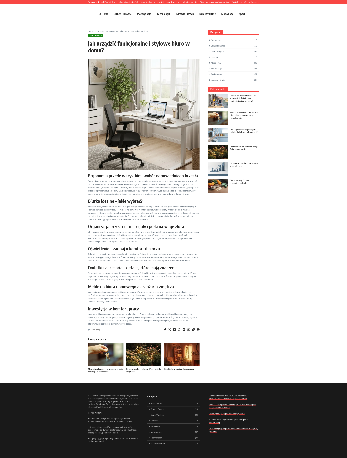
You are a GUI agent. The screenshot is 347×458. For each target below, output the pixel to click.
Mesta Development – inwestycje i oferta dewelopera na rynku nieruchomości (244, 115)
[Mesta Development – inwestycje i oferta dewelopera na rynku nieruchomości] (218, 118)
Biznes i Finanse (123, 13)
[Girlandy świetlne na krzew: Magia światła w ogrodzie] (218, 152)
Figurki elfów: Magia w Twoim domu (179, 369)
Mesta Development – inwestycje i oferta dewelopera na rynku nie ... (105, 370)
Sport (242, 13)
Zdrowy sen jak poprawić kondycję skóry (227, 413)
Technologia (163, 13)
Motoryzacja (144, 13)
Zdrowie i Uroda (185, 13)
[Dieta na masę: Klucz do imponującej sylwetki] (218, 186)
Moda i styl (227, 13)
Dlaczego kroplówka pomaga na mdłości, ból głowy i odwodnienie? (244, 130)
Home (90, 31)
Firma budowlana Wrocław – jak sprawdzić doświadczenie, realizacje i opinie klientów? (243, 98)
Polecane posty (218, 89)
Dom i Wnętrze (207, 13)
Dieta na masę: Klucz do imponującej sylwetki (239, 181)
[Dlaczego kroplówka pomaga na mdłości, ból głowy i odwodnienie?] (218, 135)
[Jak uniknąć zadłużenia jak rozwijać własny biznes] (218, 169)
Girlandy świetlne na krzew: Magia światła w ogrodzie (244, 147)
